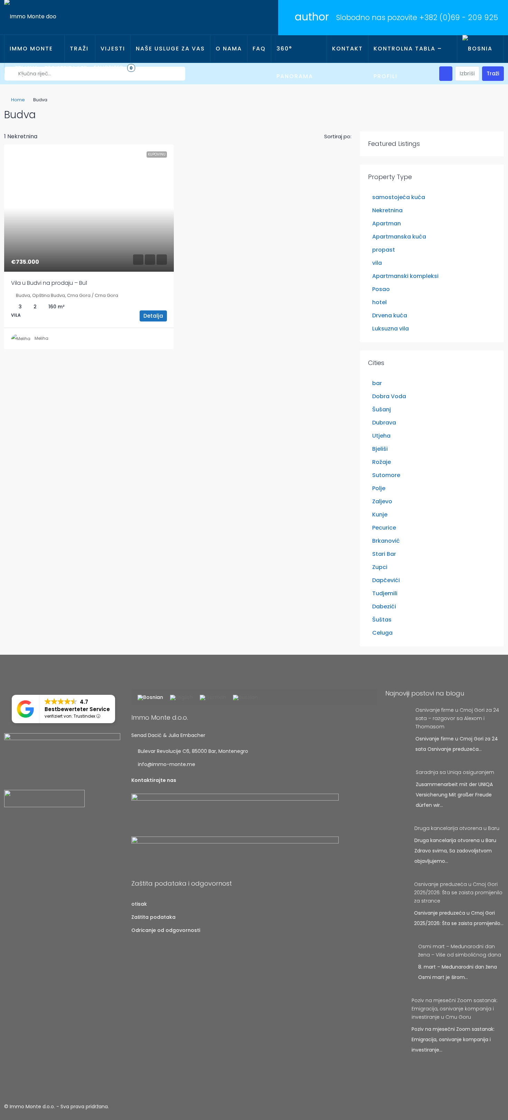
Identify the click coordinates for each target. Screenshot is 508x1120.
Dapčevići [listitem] (386, 580)
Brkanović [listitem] (386, 541)
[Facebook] (473, 1106)
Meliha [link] (41, 338)
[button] (491, 113)
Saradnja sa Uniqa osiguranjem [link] (455, 772)
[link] (89, 208)
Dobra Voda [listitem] (389, 396)
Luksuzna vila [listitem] (390, 329)
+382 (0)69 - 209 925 (458, 17)
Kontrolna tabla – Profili (408, 62)
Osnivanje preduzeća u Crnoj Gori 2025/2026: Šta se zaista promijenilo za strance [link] (458, 892)
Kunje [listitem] (379, 515)
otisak (139, 903)
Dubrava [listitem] (384, 423)
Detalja (153, 315)
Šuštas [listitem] (382, 620)
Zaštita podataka (153, 917)
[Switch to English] (181, 698)
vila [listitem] (377, 263)
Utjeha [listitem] (381, 436)
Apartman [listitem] (386, 223)
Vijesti (113, 49)
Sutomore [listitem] (386, 475)
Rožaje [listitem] (381, 462)
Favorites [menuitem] (113, 68)
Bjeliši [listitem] (380, 449)
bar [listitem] (377, 383)
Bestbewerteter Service (77, 709)
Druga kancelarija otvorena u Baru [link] (456, 828)
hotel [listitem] (379, 302)
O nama (229, 49)
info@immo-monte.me (166, 764)
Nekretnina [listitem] (387, 210)
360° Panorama (294, 62)
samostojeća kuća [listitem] (398, 197)
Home (18, 99)
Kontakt (347, 49)
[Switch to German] (212, 698)
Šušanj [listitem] (381, 409)
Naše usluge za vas (170, 49)
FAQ (259, 49)
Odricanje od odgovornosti (165, 930)
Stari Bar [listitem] (384, 554)
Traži (79, 49)
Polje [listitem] (378, 488)
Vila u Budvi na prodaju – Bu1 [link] (49, 283)
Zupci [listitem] (379, 567)
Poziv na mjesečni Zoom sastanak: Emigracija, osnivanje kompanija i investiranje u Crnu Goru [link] (455, 1008)
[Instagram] (485, 1106)
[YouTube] (498, 1106)
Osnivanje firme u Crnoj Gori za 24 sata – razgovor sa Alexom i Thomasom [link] (457, 718)
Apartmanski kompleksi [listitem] (405, 276)
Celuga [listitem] (382, 633)
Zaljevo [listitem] (382, 501)
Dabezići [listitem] (384, 606)
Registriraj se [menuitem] (66, 68)
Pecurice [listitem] (384, 528)
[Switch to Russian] (245, 698)
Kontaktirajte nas (153, 780)
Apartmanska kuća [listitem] (399, 237)
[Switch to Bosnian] (150, 698)
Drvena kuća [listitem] (389, 315)
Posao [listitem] (381, 289)
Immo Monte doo (31, 62)
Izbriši (467, 73)
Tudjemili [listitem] (384, 593)
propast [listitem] (383, 250)
